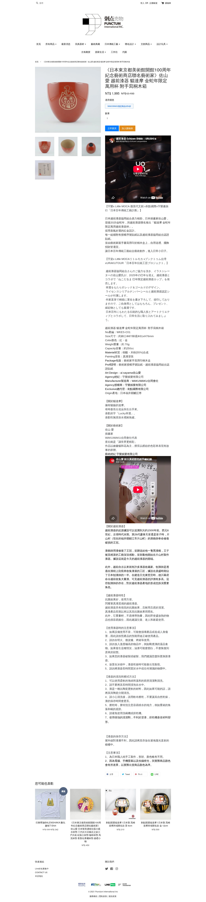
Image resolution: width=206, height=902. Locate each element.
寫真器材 (80, 44)
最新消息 (65, 44)
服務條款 (93, 896)
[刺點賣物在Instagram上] (116, 869)
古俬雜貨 (85, 52)
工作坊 (114, 52)
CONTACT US (41, 872)
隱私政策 (103, 896)
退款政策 (112, 896)
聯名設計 (130, 44)
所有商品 (50, 44)
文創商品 (145, 44)
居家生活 (100, 52)
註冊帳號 (153, 3)
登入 (142, 3)
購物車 (168, 3)
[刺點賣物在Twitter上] (106, 869)
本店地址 (39, 876)
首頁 (38, 44)
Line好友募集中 (42, 868)
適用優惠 (109, 99)
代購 (124, 52)
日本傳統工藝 (112, 44)
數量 (107, 113)
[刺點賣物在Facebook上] (111, 869)
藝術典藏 (95, 44)
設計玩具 (161, 44)
